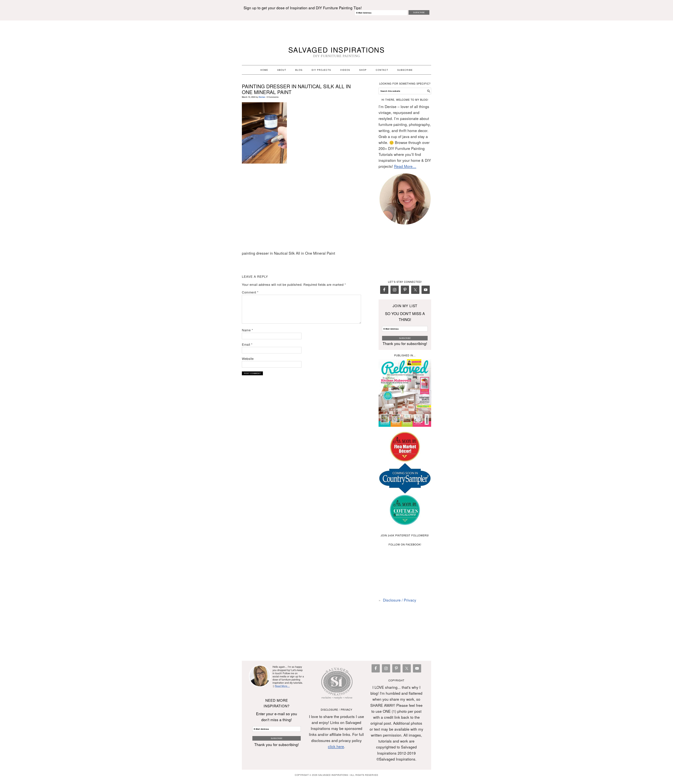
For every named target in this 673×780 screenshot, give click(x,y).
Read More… (405, 166)
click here (336, 746)
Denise (262, 97)
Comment (250, 292)
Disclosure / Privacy (399, 600)
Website (248, 358)
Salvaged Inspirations (336, 49)
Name (247, 330)
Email (247, 344)
